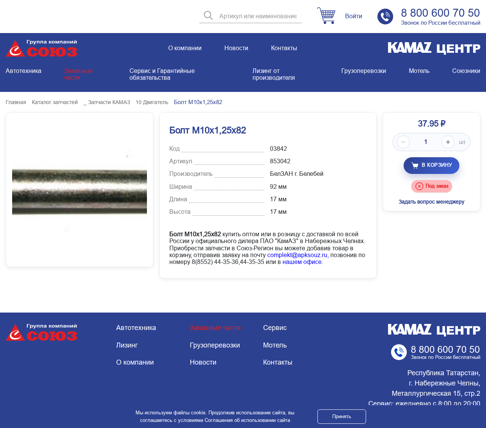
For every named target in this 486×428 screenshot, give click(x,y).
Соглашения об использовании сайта (247, 420)
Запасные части (78, 74)
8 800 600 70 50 (440, 13)
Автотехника (23, 71)
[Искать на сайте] (208, 16)
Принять (341, 416)
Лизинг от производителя (273, 74)
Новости (236, 48)
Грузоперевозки (363, 71)
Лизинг (127, 345)
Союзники (466, 71)
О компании (185, 48)
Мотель (419, 71)
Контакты (284, 48)
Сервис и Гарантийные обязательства (162, 74)
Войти (353, 16)
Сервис (275, 328)
